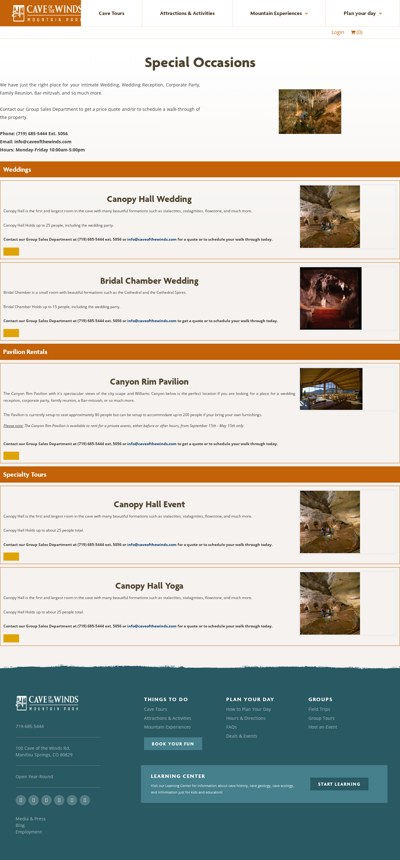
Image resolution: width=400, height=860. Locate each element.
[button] (173, 743)
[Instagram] (21, 800)
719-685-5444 (30, 726)
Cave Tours (111, 13)
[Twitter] (46, 800)
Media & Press (31, 819)
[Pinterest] (85, 800)
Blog (20, 825)
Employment (29, 832)
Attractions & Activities (187, 13)
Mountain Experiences (276, 13)
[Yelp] (72, 800)
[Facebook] (33, 800)
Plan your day (360, 13)
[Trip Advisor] (59, 800)
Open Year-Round (34, 776)
